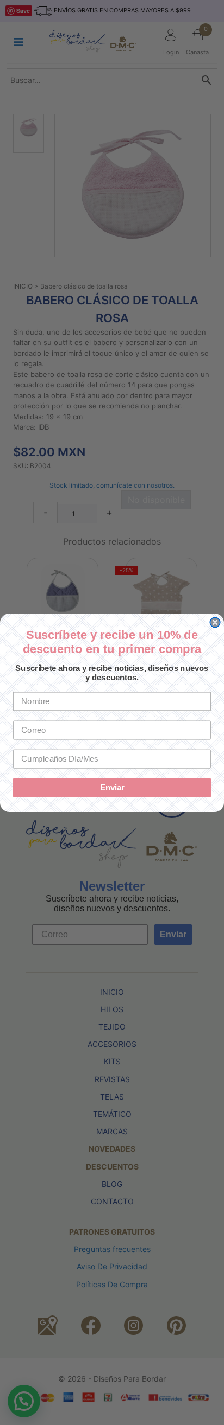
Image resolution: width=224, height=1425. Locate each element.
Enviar (112, 787)
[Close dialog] (215, 622)
